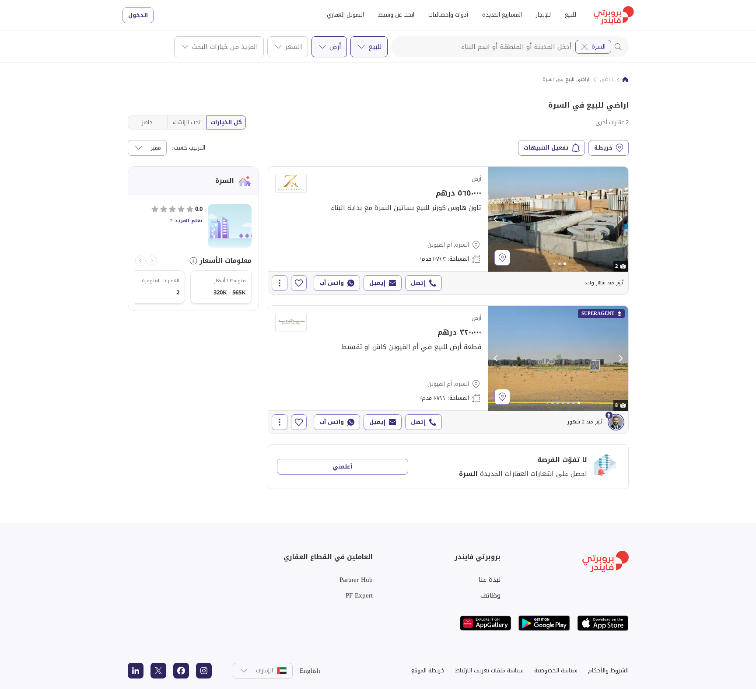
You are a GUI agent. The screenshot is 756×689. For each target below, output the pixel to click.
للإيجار (543, 14)
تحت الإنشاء (186, 122)
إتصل (418, 282)
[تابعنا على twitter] (158, 671)
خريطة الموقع (427, 670)
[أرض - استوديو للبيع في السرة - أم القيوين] (448, 230)
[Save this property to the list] (299, 283)
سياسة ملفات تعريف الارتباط (489, 670)
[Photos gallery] (558, 219)
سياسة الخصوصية (556, 670)
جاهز (147, 122)
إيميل (377, 282)
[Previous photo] (496, 219)
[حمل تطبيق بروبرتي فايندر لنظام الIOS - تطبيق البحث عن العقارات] (603, 623)
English (310, 671)
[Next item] (140, 260)
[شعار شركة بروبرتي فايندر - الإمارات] (614, 15)
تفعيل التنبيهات (546, 147)
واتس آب (331, 282)
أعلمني (342, 466)
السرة (599, 46)
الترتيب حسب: (188, 148)
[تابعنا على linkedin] (136, 671)
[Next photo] (620, 219)
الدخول (138, 15)
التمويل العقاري (345, 14)
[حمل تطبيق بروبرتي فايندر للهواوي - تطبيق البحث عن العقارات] (485, 623)
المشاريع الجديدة (502, 14)
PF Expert (359, 595)
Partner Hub (356, 580)
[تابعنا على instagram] (204, 671)
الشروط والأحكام (608, 670)
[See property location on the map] (502, 258)
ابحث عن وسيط (396, 14)
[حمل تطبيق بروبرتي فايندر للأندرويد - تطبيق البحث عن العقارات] (544, 623)
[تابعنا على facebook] (181, 671)
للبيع (570, 14)
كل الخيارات (226, 122)
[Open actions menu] (279, 283)
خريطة (603, 147)
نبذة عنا (489, 580)
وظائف (490, 595)
